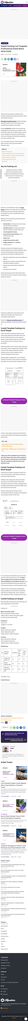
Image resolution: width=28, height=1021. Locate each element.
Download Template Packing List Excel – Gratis (14, 401)
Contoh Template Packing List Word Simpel (13, 155)
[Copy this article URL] (2, 59)
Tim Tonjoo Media (5, 796)
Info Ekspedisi (4, 5)
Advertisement (4, 926)
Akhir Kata (4, 161)
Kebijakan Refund (5, 965)
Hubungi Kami (4, 960)
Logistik (3, 781)
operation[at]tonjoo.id (6, 1005)
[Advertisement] (14, 24)
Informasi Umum (17, 5)
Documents (4, 977)
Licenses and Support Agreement (9, 982)
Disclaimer (3, 968)
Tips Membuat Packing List (9, 159)
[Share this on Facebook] (11, 59)
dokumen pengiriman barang (14, 320)
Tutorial (24, 5)
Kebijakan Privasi (5, 962)
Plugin (2, 974)
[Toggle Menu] (26, 2)
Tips (2, 944)
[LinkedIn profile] (10, 750)
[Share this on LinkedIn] (15, 59)
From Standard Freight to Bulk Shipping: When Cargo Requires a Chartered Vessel (13, 785)
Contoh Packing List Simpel (9, 157)
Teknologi (3, 843)
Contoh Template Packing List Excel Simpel (13, 153)
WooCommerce (4, 949)
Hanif (2, 54)
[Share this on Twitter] (8, 59)
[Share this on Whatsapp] (5, 59)
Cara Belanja (4, 931)
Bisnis (10, 5)
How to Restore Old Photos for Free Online (10, 887)
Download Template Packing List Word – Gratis (14, 537)
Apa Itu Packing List (7, 151)
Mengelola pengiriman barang (8, 121)
